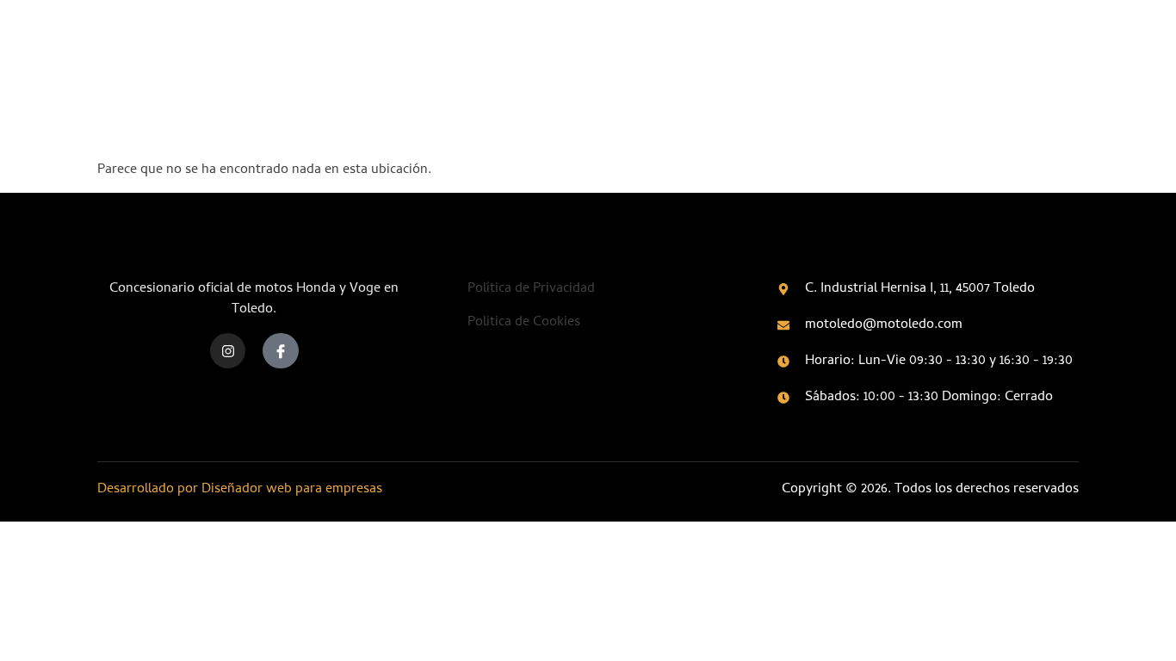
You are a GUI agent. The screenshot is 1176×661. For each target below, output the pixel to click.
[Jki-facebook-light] (281, 351)
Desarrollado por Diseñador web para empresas (239, 490)
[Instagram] (228, 351)
